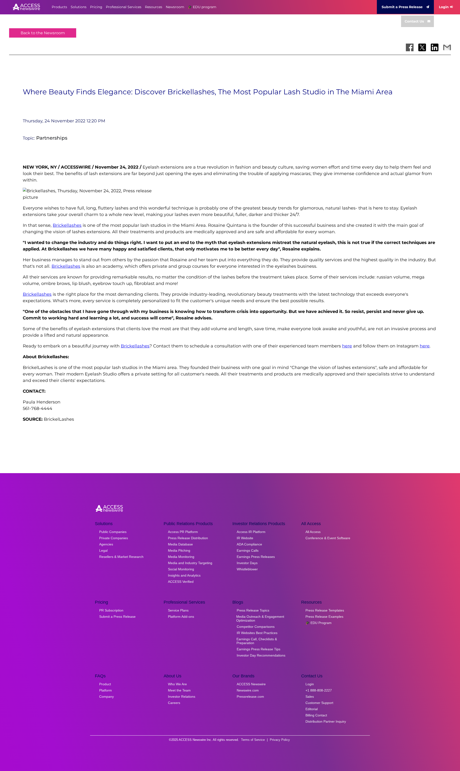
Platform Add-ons (181, 616)
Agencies (106, 544)
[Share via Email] (447, 47)
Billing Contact (316, 715)
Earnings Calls (248, 550)
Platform (105, 690)
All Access (313, 532)
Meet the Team (179, 690)
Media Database (180, 544)
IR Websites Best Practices (257, 633)
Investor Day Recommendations (261, 655)
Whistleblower (247, 569)
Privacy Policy (280, 740)
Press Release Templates (324, 610)
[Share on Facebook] (410, 47)
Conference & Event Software (327, 538)
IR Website (245, 538)
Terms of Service (253, 740)
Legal (103, 550)
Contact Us (414, 21)
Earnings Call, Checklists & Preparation (256, 641)
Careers (174, 703)
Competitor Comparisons (256, 627)
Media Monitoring (181, 557)
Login (444, 7)
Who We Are (177, 684)
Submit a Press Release (402, 7)
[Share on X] (422, 47)
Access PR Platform (183, 532)
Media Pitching (179, 550)
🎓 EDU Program (318, 623)
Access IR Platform (251, 532)
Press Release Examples (324, 616)
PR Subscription (111, 610)
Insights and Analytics (184, 575)
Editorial (311, 709)
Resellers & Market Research (121, 557)
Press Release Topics (253, 610)
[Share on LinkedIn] (434, 47)
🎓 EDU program (202, 7)
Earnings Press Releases (256, 557)
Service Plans (178, 610)
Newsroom (175, 7)
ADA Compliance (249, 544)
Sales (309, 696)
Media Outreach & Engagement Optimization (260, 618)
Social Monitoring (181, 569)
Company (106, 696)
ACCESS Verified (181, 582)
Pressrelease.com (250, 696)
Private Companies (113, 538)
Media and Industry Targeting (190, 563)
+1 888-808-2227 (318, 690)
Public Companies (112, 532)
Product (105, 684)
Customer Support (319, 703)
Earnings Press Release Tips (258, 649)
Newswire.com (248, 690)
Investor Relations (181, 696)
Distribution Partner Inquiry (325, 721)
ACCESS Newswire (251, 684)
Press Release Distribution (188, 538)
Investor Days (247, 563)
